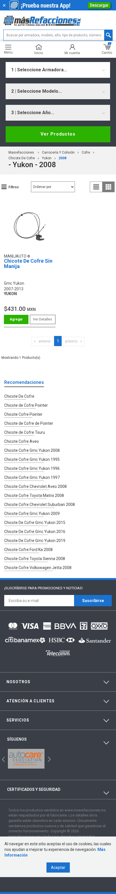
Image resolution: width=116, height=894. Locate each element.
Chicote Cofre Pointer (23, 414)
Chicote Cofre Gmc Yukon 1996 (32, 468)
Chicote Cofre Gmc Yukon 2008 (32, 450)
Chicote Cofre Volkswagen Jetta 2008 (38, 567)
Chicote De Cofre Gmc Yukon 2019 (34, 540)
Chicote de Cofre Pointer (26, 405)
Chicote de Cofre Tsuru (24, 432)
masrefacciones (21, 152)
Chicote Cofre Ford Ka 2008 (28, 549)
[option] (26, 759)
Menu (8, 52)
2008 (62, 158)
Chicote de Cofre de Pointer (28, 423)
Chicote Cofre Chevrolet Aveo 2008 (35, 486)
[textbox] (57, 35)
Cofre (86, 152)
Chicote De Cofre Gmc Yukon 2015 (34, 522)
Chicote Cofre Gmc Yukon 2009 (32, 513)
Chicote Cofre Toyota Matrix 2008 (34, 495)
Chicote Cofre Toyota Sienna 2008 (34, 558)
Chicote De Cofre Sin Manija (28, 263)
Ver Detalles (42, 319)
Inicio (38, 53)
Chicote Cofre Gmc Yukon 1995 (32, 459)
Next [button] (48, 758)
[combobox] (58, 70)
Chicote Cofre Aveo (21, 441)
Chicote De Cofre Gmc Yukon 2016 (34, 531)
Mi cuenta (72, 53)
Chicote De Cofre (21, 158)
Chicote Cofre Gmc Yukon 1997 (32, 477)
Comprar (16, 319)
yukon (47, 158)
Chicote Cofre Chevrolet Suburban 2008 (39, 504)
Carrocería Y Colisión (58, 152)
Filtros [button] (13, 187)
